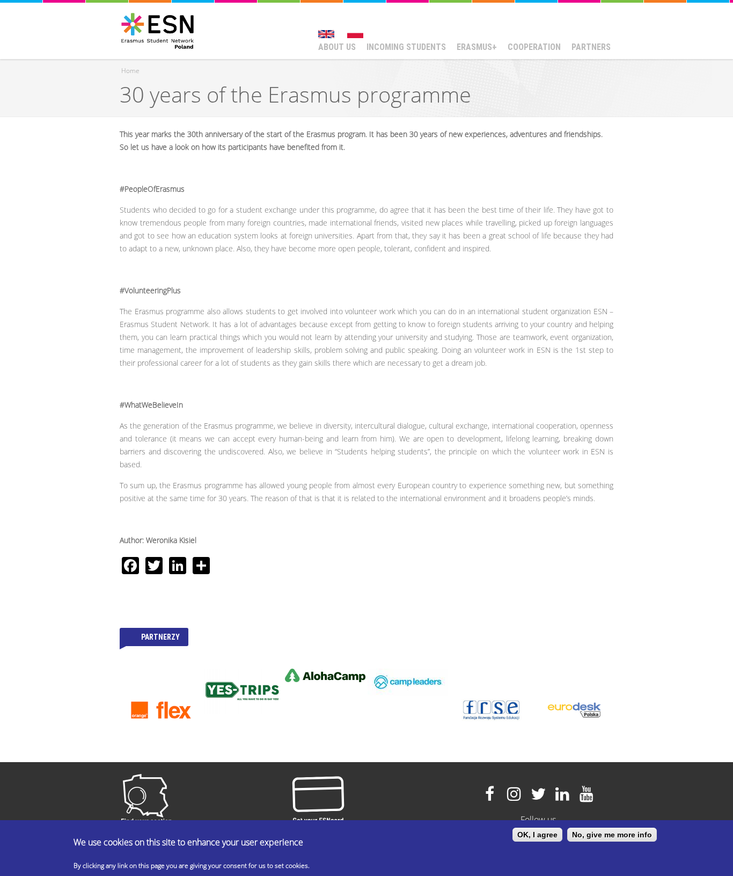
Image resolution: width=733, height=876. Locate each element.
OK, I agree (537, 834)
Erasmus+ (477, 47)
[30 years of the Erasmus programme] (326, 29)
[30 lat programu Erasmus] (355, 29)
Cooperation (534, 47)
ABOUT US (337, 47)
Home (130, 70)
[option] (161, 710)
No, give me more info (612, 834)
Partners (591, 47)
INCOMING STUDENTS (406, 47)
